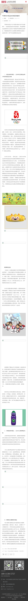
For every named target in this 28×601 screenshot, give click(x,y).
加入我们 (10, 597)
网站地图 (14, 599)
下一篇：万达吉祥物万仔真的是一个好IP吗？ (13, 551)
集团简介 (3, 597)
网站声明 (23, 597)
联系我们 (16, 597)
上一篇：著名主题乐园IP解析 (10, 548)
